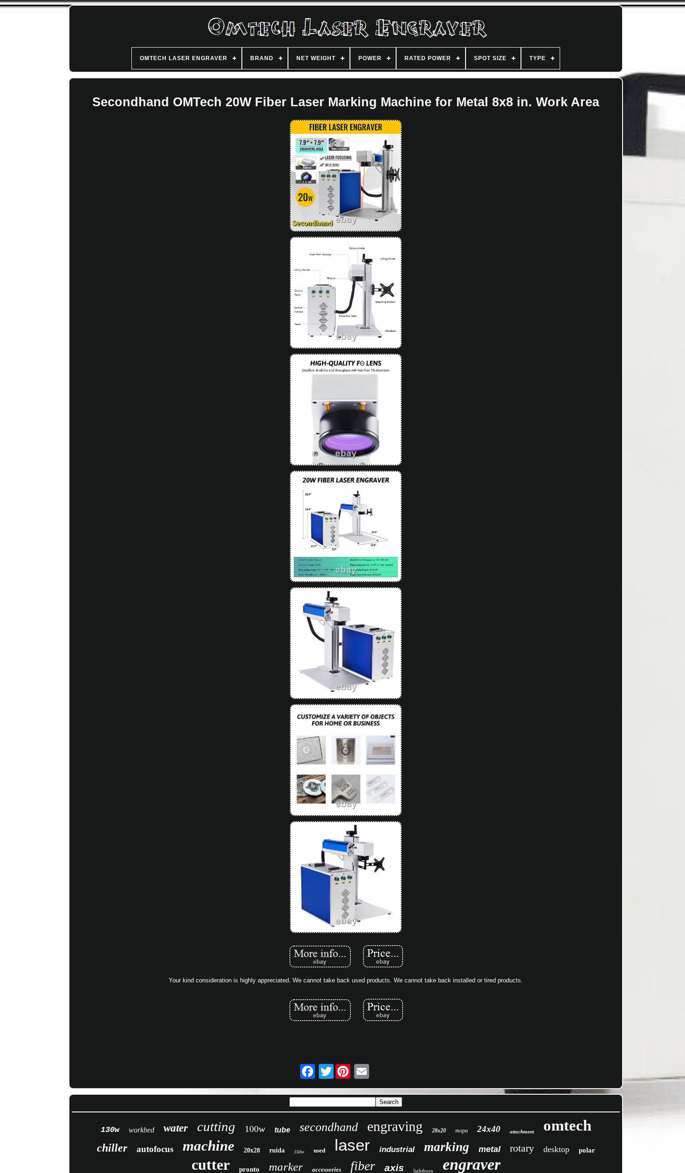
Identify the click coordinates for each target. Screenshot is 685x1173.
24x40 (488, 1129)
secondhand (329, 1127)
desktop (556, 1149)
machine (208, 1146)
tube (282, 1130)
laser (352, 1145)
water (176, 1128)
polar (587, 1150)
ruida (277, 1150)
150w (299, 1151)
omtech (567, 1125)
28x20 (439, 1130)
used (319, 1150)
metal (489, 1149)
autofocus (155, 1149)
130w (110, 1129)
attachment (522, 1131)
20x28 (252, 1150)
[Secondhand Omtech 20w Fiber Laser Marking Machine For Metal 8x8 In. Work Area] (346, 176)
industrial (397, 1149)
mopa (461, 1130)
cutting (216, 1126)
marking (446, 1147)
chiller (112, 1148)
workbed (141, 1130)
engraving (395, 1126)
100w (255, 1129)
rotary (522, 1148)
